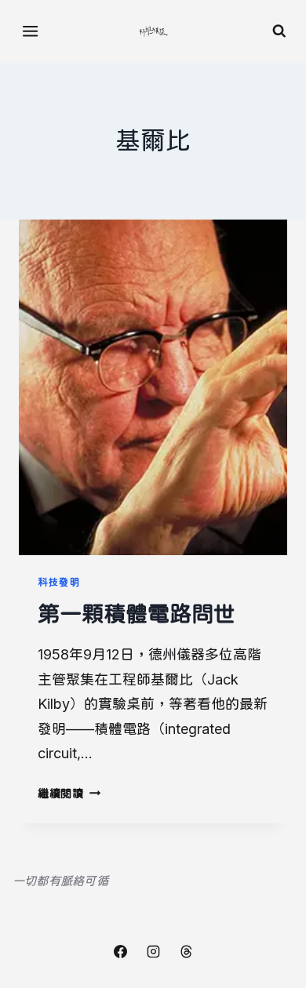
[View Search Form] (279, 31)
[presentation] (153, 387)
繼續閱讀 (66, 793)
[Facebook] (120, 951)
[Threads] (186, 951)
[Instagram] (153, 951)
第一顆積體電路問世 (136, 614)
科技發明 (59, 582)
